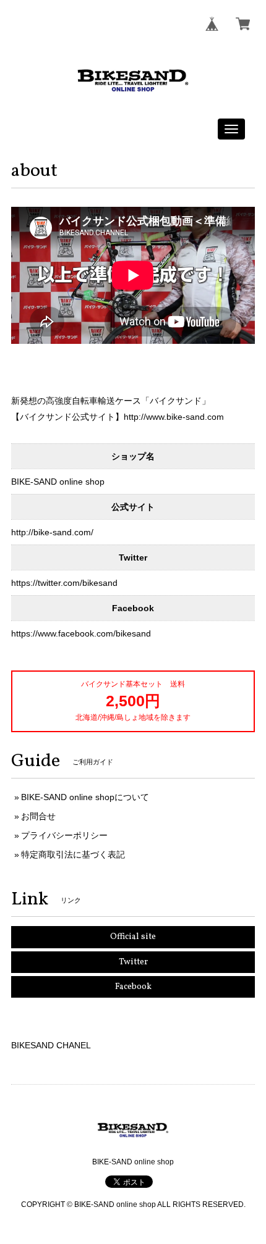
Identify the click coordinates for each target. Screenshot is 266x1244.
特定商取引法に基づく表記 (73, 854)
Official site (133, 937)
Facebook (133, 987)
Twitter (133, 962)
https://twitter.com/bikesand (64, 583)
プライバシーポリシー (64, 835)
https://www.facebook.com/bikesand (81, 633)
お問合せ (38, 816)
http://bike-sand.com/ (52, 532)
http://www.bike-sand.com (174, 417)
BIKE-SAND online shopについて (85, 797)
